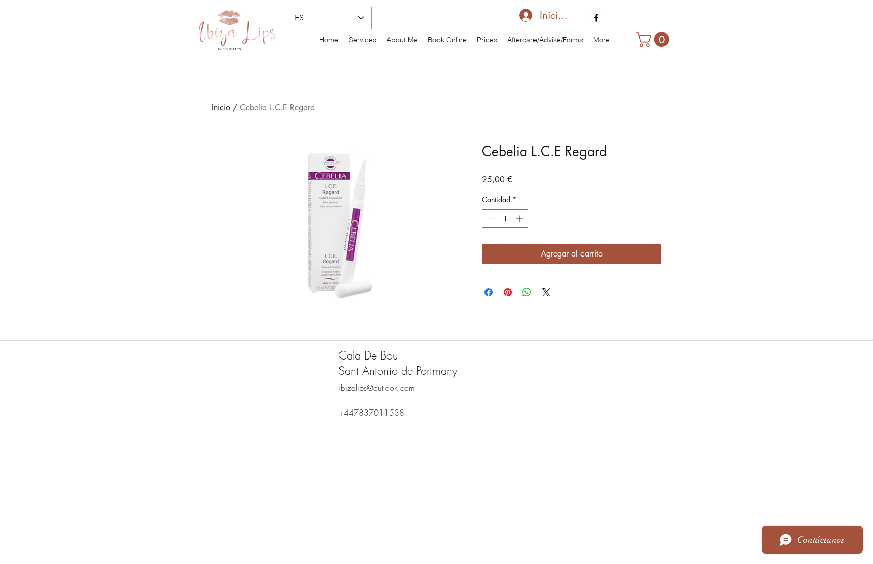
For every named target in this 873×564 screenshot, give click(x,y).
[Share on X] (546, 292)
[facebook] (596, 18)
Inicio (221, 107)
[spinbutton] (505, 218)
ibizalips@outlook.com (376, 387)
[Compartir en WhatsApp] (527, 292)
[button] (654, 39)
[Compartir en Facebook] (488, 292)
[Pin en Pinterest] (508, 292)
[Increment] (520, 218)
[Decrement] (489, 218)
